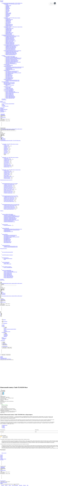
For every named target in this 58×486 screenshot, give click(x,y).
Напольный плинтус (5, 81)
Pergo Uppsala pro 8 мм (9, 78)
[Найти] (3, 135)
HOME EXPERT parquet (9, 32)
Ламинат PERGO (7, 70)
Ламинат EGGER (7, 64)
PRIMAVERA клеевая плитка (10, 39)
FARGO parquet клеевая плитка (10, 54)
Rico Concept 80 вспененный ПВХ (9, 82)
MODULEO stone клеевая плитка (11, 47)
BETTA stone (8, 23)
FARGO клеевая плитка (9, 41)
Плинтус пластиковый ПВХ (8, 90)
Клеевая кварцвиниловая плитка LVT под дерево (11, 35)
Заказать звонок (3, 300)
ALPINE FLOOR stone (9, 19)
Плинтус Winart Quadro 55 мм (10, 96)
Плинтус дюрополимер (7, 86)
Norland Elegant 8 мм (9, 68)
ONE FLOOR (8, 15)
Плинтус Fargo (8, 87)
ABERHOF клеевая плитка (10, 37)
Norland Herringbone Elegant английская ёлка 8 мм (13, 67)
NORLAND (7, 14)
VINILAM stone (8, 21)
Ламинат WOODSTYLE (8, 79)
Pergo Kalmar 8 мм (8, 74)
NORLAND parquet (9, 34)
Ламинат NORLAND (7, 66)
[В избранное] (2, 392)
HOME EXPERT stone (9, 25)
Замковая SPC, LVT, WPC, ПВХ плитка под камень (12, 17)
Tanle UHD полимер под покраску (9, 83)
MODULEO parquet (9, 33)
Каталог (1, 454)
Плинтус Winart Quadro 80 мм (10, 97)
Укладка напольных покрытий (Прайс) (8, 103)
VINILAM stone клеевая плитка (11, 48)
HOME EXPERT (8, 13)
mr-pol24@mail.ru (3, 117)
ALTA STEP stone (8, 22)
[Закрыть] (1, 316)
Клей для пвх (4, 99)
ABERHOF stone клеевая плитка (11, 46)
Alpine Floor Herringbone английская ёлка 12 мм (13, 58)
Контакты (1, 459)
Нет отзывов (3, 390)
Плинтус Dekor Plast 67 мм (10, 95)
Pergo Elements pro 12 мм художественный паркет (13, 72)
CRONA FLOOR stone (9, 24)
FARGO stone (8, 18)
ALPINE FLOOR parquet (9, 28)
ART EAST (7, 11)
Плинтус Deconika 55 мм (9, 93)
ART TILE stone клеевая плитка (11, 49)
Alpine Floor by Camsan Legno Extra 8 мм (12, 60)
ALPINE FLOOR (8, 5)
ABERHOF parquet (9, 29)
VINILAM (7, 7)
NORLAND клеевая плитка (10, 43)
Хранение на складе (5, 106)
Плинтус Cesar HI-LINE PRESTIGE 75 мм (12, 92)
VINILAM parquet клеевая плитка (11, 52)
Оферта (1, 483)
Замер (3, 104)
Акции (1, 455)
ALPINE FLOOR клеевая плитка (11, 36)
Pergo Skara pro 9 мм (9, 76)
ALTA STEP (8, 10)
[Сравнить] (2, 394)
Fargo (6, 85)
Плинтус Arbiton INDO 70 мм (10, 91)
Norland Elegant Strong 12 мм (10, 69)
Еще (5, 154)
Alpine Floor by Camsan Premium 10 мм (12, 61)
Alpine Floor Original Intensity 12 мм (11, 63)
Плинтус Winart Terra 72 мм (10, 98)
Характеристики (4, 425)
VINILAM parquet (8, 30)
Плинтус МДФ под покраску (8, 89)
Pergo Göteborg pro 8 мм (9, 73)
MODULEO (8, 8)
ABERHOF (7, 6)
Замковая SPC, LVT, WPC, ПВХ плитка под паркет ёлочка (13, 26)
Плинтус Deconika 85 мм (9, 94)
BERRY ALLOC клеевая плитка (11, 40)
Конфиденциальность (3, 482)
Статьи (1, 458)
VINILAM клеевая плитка (10, 38)
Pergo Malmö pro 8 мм (9, 75)
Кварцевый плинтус (7, 84)
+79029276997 (2, 114)
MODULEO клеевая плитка (10, 42)
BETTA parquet (8, 31)
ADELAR (7, 9)
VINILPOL (7, 16)
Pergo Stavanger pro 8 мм (9, 77)
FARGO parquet (8, 27)
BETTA (7, 12)
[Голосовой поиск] (1, 135)
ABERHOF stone (8, 20)
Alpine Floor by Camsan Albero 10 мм (11, 59)
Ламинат (3, 55)
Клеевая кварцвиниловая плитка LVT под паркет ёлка (12, 50)
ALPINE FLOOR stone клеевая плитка (12, 45)
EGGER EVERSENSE (9, 65)
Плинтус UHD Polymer (9, 88)
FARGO (7, 4)
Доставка (3, 105)
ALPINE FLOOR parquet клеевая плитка (12, 51)
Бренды (1, 456)
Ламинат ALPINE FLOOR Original (9, 56)
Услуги (1, 457)
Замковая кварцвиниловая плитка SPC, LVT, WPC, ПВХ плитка (12, 3)
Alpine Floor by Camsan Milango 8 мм (11, 57)
